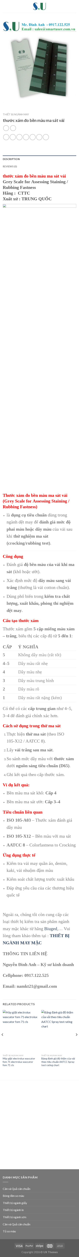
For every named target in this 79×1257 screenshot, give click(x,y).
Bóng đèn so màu (13, 1195)
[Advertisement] (39, 1125)
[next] (76, 1042)
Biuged (50, 928)
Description (11, 159)
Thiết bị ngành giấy (15, 1203)
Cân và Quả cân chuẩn (16, 1188)
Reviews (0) (10, 166)
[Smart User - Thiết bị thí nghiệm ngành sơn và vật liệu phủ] (39, 6)
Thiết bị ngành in (13, 1210)
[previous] (2, 1042)
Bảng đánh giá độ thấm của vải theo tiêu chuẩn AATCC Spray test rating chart (58, 1061)
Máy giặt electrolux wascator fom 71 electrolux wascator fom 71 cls (19, 1061)
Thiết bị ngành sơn (14, 1217)
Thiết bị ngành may (16, 114)
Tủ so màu (9, 1231)
